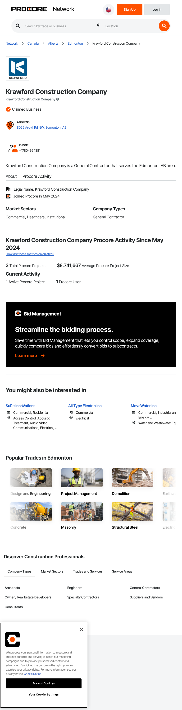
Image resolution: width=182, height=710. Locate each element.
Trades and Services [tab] (88, 571)
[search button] (164, 25)
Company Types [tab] (20, 571)
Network (63, 9)
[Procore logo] (29, 9)
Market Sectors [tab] (52, 571)
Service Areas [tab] (122, 571)
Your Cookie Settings (44, 694)
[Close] (81, 629)
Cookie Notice (32, 674)
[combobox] (130, 26)
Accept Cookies (43, 683)
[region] (43, 665)
